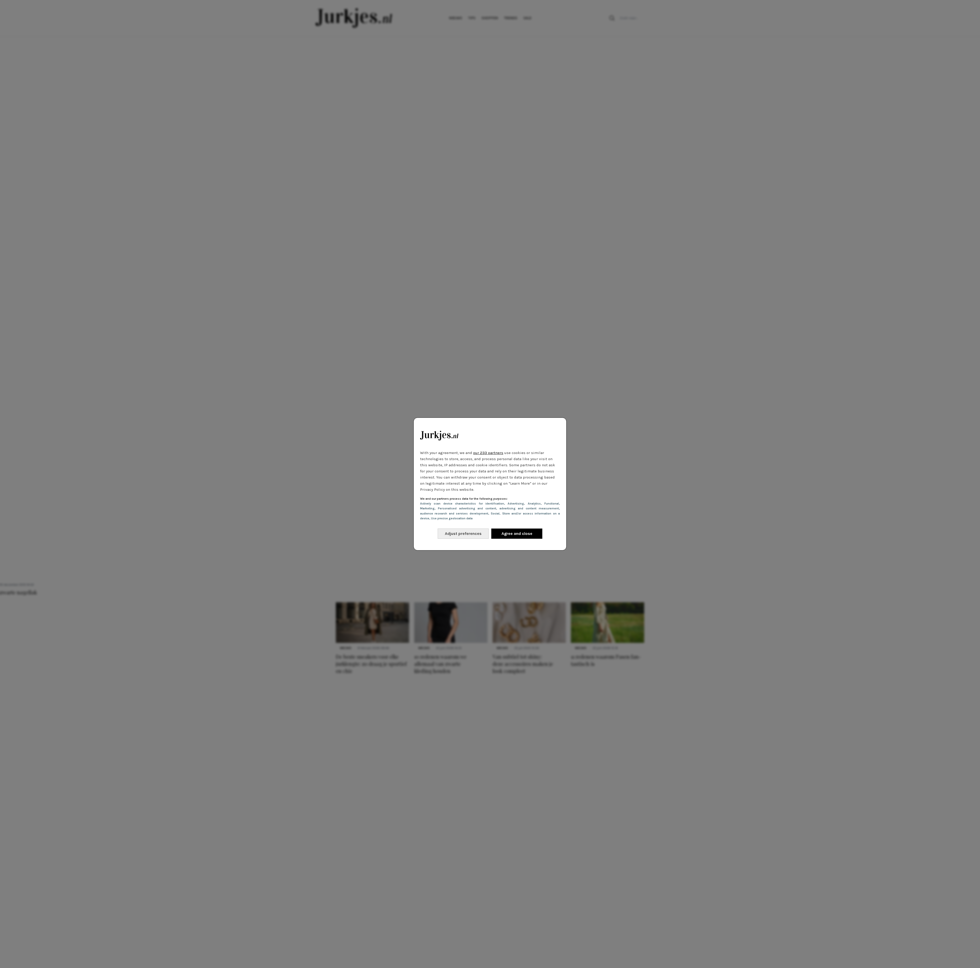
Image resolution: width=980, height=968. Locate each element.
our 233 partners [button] (488, 452)
